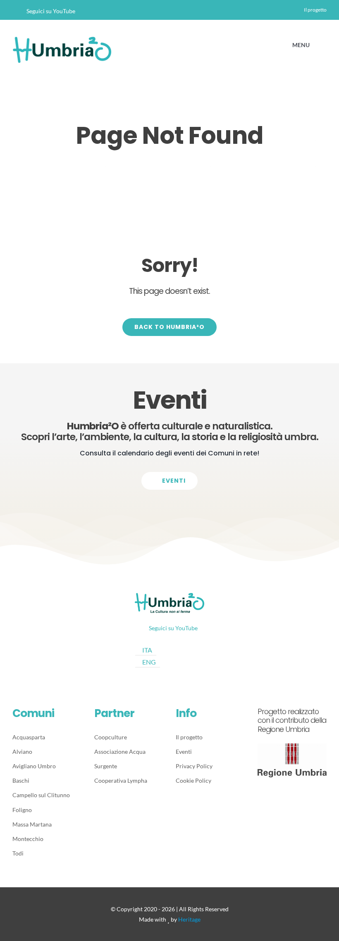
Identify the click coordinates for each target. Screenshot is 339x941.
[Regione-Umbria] (292, 746)
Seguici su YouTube (50, 10)
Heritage (189, 919)
